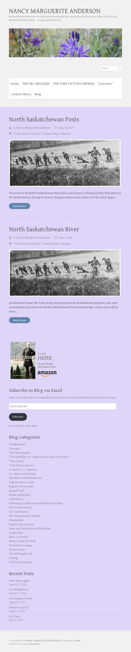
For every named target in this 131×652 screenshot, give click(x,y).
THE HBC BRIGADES (36, 84)
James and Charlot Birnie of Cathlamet (29, 528)
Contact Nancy (21, 94)
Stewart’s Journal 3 (19, 607)
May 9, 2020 (65, 237)
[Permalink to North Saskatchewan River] (65, 273)
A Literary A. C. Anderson (23, 469)
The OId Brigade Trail (20, 553)
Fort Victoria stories (20, 507)
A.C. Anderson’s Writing (22, 473)
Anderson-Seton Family (22, 482)
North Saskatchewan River (44, 229)
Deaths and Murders (20, 494)
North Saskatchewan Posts (44, 119)
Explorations (16, 499)
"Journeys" (15, 448)
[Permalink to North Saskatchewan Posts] (65, 163)
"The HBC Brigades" (20, 452)
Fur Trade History (19, 511)
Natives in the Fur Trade (22, 541)
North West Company (20, 545)
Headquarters (16, 520)
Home (15, 84)
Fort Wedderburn (18, 589)
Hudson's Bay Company (56, 133)
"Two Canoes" (16, 461)
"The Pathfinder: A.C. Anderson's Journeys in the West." (39, 457)
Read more (19, 206)
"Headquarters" (17, 444)
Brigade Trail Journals (21, 486)
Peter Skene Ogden (19, 580)
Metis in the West (18, 537)
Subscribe (18, 416)
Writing (13, 558)
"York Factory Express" (27, 133)
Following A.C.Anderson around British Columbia (36, 503)
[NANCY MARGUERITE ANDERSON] (65, 40)
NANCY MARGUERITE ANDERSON (54, 11)
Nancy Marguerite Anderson (34, 128)
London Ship (16, 532)
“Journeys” (105, 84)
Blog (38, 94)
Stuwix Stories (17, 549)
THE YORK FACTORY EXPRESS (73, 84)
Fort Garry (14, 616)
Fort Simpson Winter (20, 598)
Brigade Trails (16, 490)
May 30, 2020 (66, 128)
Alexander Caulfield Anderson (25, 478)
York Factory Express (20, 562)
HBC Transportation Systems (24, 516)
